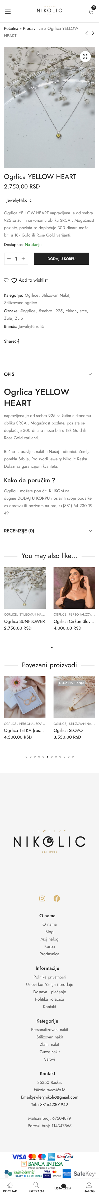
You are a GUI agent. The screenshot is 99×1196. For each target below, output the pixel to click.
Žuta (8, 318)
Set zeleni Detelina (74, 730)
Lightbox (85, 56)
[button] (47, 647)
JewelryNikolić (19, 200)
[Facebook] (56, 898)
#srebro (45, 311)
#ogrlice (27, 311)
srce (83, 311)
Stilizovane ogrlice (20, 303)
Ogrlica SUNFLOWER (73, 621)
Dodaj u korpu (62, 258)
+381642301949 (52, 1105)
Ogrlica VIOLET (17, 621)
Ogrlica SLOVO (21, 730)
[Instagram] (42, 898)
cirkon (71, 311)
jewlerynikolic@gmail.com (55, 1097)
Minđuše (63, 723)
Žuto (19, 318)
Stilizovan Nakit (55, 295)
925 (59, 311)
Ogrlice (31, 295)
